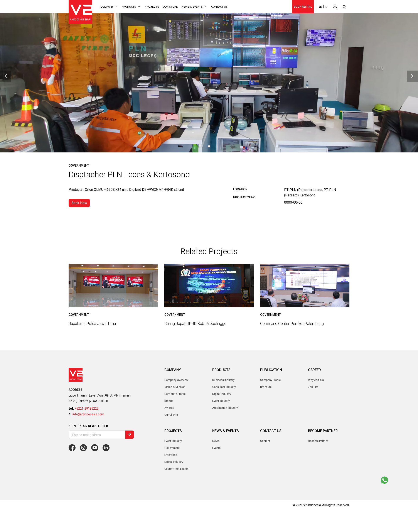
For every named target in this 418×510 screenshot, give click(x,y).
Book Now (79, 203)
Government (172, 447)
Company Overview (176, 380)
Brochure (265, 386)
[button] (5, 76)
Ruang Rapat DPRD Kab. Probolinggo (195, 323)
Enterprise (170, 454)
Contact (265, 440)
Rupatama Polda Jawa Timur (93, 323)
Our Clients (171, 414)
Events (216, 447)
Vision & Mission (174, 386)
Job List (313, 386)
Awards (169, 407)
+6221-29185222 (86, 408)
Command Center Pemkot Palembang (292, 323)
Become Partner (318, 440)
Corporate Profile (174, 393)
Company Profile (270, 380)
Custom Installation (176, 468)
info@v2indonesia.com (88, 414)
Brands (168, 400)
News (215, 440)
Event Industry (173, 440)
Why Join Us (316, 380)
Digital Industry (173, 461)
